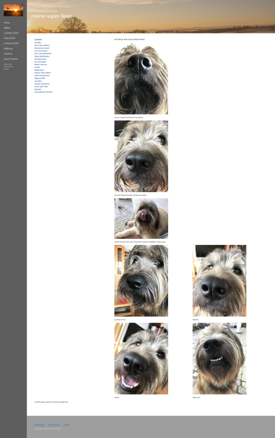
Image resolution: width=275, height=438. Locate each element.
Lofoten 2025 (11, 32)
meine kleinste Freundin (43, 92)
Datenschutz (8, 66)
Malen (7, 27)
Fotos (7, 22)
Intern (6, 69)
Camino (8, 53)
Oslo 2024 (9, 38)
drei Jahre (37, 89)
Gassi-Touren (11, 58)
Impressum (8, 64)
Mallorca (8, 48)
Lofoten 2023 (11, 43)
